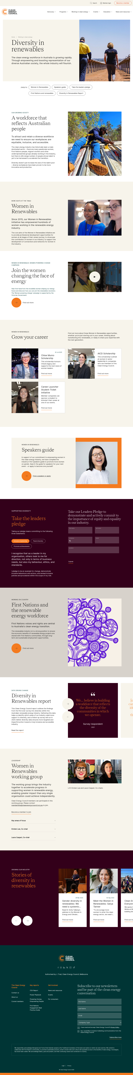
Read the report (17, 730)
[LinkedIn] (64, 967)
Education (107, 12)
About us (14, 997)
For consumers (53, 999)
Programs (63, 12)
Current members (17, 1001)
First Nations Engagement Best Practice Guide (36, 1008)
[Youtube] (70, 967)
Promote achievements (21, 546)
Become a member (122, 3)
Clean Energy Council (65, 1069)
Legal (63, 1065)
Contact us (15, 993)
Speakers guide (60, 87)
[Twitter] (67, 967)
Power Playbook (35, 995)
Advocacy (50, 12)
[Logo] (66, 958)
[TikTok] (74, 967)
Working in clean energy (80, 12)
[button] (68, 704)
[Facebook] (58, 967)
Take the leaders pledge (81, 87)
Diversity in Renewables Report (71, 93)
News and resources (123, 12)
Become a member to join (21, 812)
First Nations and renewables (42, 93)
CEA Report (34, 990)
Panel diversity (38, 541)
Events (95, 12)
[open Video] (94, 276)
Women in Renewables (39, 87)
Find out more (46, 373)
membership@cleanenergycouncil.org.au (27, 805)
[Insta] (61, 967)
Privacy (69, 1065)
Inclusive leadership (20, 541)
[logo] (9, 11)
